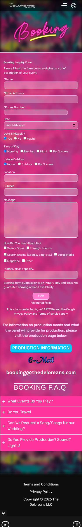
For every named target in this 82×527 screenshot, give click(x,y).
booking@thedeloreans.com (41, 373)
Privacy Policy (23, 313)
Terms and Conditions (41, 484)
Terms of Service (49, 313)
